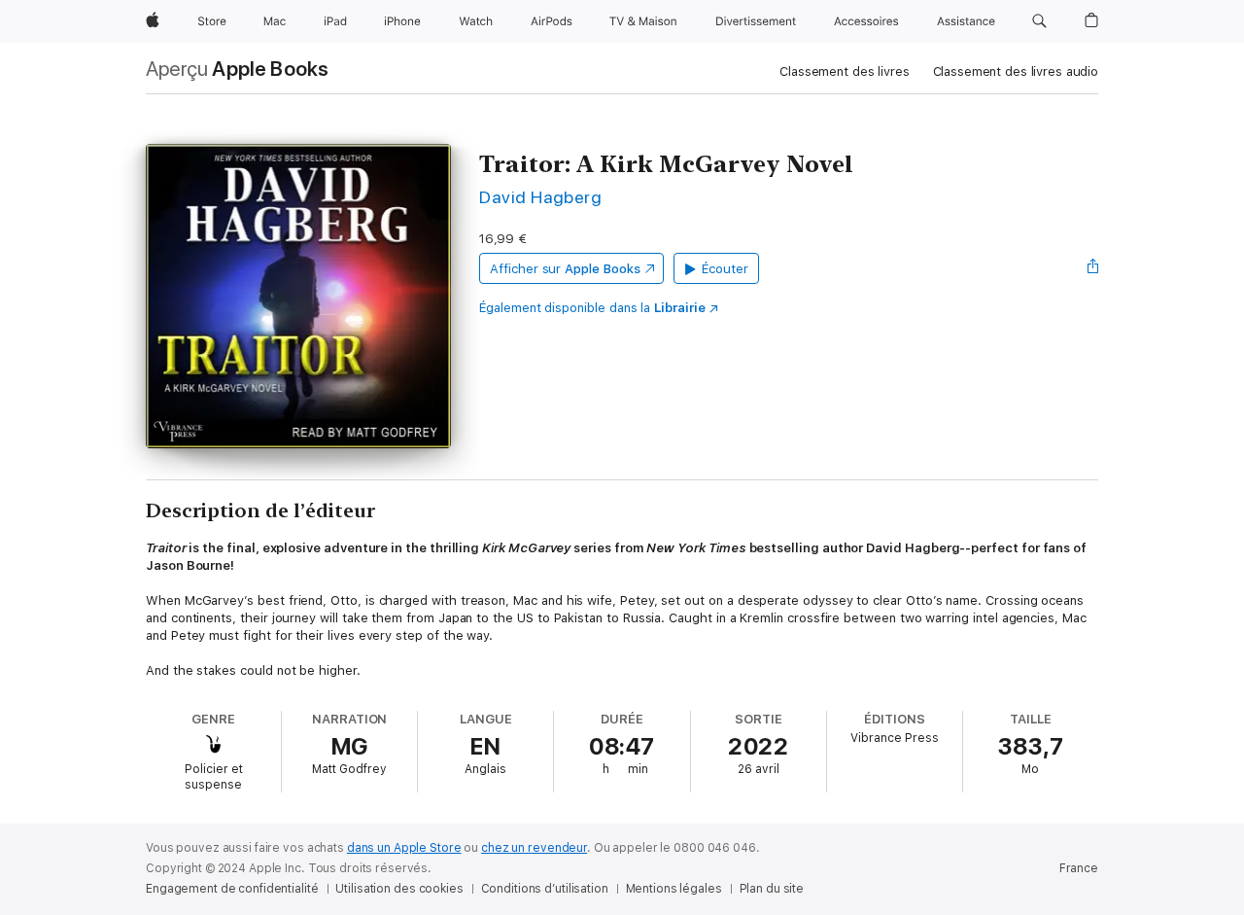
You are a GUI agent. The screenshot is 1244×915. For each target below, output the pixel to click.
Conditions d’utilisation (544, 889)
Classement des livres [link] (844, 71)
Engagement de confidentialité (232, 889)
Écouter (725, 269)
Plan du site (772, 889)
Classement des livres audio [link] (1016, 71)
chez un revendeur (534, 848)
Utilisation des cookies (399, 889)
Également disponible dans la (592, 307)
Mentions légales (674, 889)
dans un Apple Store (404, 848)
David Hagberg (540, 197)
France (1078, 868)
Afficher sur (564, 269)
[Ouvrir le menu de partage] (1093, 268)
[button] (1039, 21)
